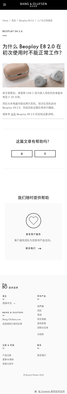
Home (5, 20)
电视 (39, 314)
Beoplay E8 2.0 (26, 20)
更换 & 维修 (8, 359)
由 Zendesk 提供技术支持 (51, 391)
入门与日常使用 (44, 20)
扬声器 (40, 306)
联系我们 (41, 355)
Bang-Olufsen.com (11, 319)
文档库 (40, 334)
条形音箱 (41, 319)
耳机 (14, 20)
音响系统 (41, 323)
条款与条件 (7, 363)
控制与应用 (42, 327)
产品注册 (6, 355)
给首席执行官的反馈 (12, 323)
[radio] (21, 153)
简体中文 (7, 303)
